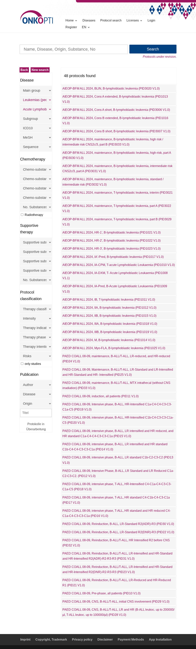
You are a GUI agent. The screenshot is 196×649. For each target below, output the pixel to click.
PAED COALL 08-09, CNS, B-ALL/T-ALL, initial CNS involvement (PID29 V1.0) (115, 601)
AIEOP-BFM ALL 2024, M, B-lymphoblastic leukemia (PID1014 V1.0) (108, 340)
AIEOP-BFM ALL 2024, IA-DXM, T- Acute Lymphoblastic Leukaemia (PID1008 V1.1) (115, 275)
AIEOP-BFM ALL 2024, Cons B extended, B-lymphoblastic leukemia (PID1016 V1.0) (115, 120)
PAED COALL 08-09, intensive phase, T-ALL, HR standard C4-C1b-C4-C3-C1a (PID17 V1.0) (116, 500)
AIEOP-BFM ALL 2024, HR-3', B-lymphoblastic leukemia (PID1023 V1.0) (111, 248)
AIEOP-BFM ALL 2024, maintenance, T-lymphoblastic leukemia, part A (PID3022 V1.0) (116, 208)
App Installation (160, 639)
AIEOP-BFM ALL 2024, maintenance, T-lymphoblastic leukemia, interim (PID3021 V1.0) (117, 195)
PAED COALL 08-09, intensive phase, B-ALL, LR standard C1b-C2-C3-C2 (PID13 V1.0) (117, 460)
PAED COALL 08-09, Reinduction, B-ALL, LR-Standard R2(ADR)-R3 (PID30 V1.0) (118, 524)
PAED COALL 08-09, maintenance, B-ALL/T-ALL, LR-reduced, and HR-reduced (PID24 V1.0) (116, 359)
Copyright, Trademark (51, 639)
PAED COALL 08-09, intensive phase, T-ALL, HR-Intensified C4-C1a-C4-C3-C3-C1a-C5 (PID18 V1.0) (116, 486)
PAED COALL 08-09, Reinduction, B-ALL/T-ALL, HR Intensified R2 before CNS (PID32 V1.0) (116, 543)
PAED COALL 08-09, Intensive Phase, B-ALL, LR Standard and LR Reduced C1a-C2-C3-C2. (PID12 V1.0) (118, 473)
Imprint (25, 639)
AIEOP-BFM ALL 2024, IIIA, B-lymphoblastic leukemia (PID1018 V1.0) (109, 323)
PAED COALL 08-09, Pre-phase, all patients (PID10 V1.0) (101, 593)
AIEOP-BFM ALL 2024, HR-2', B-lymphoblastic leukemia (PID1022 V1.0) (111, 240)
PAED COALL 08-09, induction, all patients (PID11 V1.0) (100, 396)
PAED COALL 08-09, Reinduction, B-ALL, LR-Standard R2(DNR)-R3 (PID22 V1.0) (118, 532)
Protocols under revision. (159, 56)
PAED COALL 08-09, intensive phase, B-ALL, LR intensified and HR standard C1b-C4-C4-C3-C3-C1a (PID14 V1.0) (114, 447)
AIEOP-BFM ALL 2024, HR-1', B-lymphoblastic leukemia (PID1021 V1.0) (111, 232)
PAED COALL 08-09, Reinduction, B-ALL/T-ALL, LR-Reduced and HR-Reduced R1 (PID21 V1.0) (116, 582)
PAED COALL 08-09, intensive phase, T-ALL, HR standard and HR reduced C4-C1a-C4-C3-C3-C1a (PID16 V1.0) (116, 513)
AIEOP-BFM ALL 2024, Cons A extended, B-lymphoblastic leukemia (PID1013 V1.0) (115, 99)
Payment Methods (131, 639)
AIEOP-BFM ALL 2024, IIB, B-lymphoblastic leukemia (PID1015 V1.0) (109, 315)
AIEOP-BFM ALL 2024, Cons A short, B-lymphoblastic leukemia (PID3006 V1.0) (116, 109)
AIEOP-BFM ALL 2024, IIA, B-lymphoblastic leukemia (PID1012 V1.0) (109, 307)
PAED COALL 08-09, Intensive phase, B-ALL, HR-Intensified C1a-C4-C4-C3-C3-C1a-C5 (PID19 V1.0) (117, 407)
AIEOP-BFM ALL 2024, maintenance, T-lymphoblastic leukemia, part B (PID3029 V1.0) (117, 222)
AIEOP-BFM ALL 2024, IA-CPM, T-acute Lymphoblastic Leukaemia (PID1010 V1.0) (118, 265)
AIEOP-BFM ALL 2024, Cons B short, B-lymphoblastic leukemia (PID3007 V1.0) (116, 131)
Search (153, 49)
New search (40, 70)
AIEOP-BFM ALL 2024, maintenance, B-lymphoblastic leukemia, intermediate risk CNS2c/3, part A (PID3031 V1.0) (117, 168)
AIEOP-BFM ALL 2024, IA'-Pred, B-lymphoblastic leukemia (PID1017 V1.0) (113, 256)
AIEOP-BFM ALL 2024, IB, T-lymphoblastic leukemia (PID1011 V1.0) (108, 299)
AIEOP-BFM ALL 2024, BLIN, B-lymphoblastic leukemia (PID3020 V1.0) (111, 88)
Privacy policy (82, 639)
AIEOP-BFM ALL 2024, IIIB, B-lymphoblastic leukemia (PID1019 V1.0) (109, 332)
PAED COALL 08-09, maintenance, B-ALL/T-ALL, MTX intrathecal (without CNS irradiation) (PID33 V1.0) (116, 385)
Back (24, 70)
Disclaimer (105, 639)
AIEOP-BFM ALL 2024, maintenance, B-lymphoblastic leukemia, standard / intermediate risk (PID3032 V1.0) (112, 182)
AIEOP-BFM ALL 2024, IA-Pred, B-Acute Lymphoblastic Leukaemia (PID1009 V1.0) (114, 289)
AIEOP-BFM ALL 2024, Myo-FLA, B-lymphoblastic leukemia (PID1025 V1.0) (113, 348)
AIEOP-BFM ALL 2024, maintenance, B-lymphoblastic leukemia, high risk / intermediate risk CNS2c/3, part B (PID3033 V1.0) (112, 142)
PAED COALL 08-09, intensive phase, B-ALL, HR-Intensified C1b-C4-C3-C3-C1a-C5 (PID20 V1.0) (117, 420)
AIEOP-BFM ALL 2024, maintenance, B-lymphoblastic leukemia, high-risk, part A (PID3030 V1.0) (116, 155)
